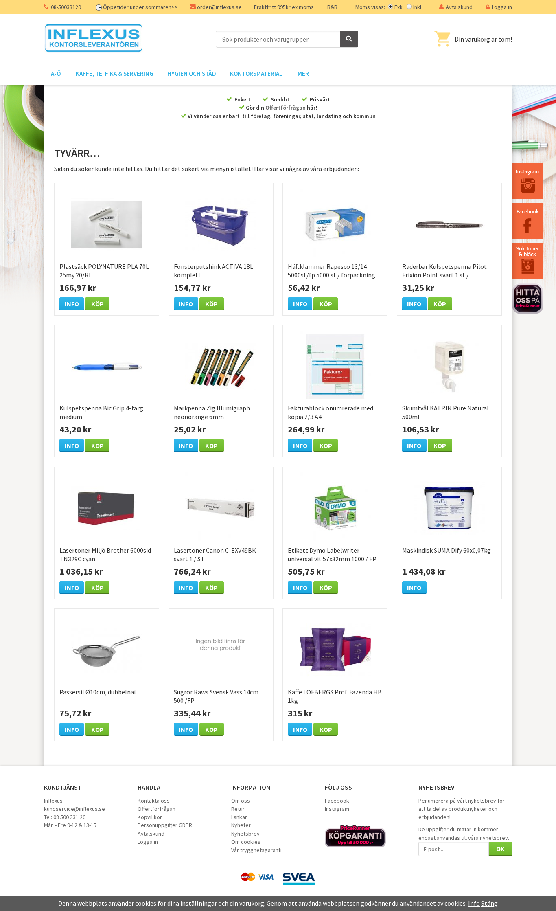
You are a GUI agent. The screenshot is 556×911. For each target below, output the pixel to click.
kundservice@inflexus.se (74, 808)
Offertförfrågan (285, 107)
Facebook (337, 800)
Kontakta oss (154, 800)
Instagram (337, 808)
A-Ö (56, 73)
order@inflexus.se (219, 7)
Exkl (399, 7)
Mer (303, 73)
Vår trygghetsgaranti (256, 850)
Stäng (489, 903)
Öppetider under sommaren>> (140, 7)
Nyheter (241, 825)
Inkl (417, 7)
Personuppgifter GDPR (165, 825)
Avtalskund (459, 7)
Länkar (239, 817)
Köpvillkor (150, 817)
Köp (97, 304)
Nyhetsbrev (245, 833)
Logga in (502, 7)
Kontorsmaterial (256, 73)
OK (500, 849)
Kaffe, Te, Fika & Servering (114, 73)
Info (72, 304)
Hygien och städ (191, 73)
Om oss (240, 800)
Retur (238, 808)
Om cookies (245, 841)
